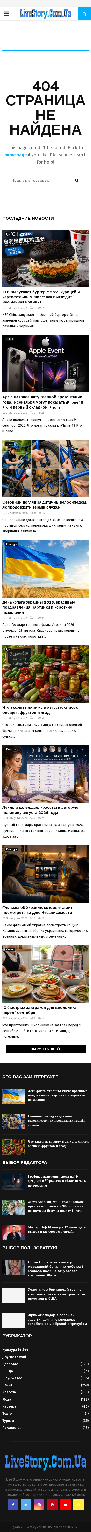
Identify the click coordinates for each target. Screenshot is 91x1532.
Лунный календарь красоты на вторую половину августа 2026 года (40, 810)
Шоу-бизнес (12, 1378)
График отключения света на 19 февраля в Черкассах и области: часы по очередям (57, 1180)
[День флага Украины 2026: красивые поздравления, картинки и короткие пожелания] (45, 569)
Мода (6, 1399)
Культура (11, 544)
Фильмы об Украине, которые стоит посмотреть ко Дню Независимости (37, 910)
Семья (10, 949)
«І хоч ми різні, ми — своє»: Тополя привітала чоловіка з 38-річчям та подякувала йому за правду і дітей (56, 1206)
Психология (12, 1428)
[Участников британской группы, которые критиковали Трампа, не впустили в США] (13, 1295)
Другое (8, 1357)
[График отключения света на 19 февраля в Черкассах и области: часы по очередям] (13, 1182)
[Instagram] (39, 1504)
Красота (11, 749)
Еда (8, 234)
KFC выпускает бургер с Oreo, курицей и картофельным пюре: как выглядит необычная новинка (41, 297)
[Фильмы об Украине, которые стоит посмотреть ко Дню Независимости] (45, 874)
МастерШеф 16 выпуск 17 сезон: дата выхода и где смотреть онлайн (57, 1229)
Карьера (9, 1407)
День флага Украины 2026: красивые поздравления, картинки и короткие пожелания (38, 607)
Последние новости (28, 218)
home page (15, 155)
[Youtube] (65, 1504)
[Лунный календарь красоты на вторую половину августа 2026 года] (45, 774)
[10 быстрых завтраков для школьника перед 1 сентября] (45, 974)
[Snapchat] (78, 1504)
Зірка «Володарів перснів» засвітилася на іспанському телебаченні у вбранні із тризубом (57, 1319)
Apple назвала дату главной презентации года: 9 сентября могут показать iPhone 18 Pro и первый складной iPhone (42, 402)
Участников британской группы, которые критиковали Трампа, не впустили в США (56, 1294)
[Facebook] (13, 1504)
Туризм (8, 1421)
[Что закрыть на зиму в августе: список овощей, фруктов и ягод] (45, 674)
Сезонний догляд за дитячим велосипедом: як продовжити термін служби (44, 505)
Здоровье (10, 1364)
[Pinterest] (52, 1504)
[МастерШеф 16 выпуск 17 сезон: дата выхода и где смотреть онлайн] (13, 1232)
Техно (9, 339)
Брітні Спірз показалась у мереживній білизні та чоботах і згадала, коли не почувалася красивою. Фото (55, 1269)
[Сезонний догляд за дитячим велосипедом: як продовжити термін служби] (45, 468)
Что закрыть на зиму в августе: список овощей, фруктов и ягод (40, 710)
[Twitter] (26, 1504)
